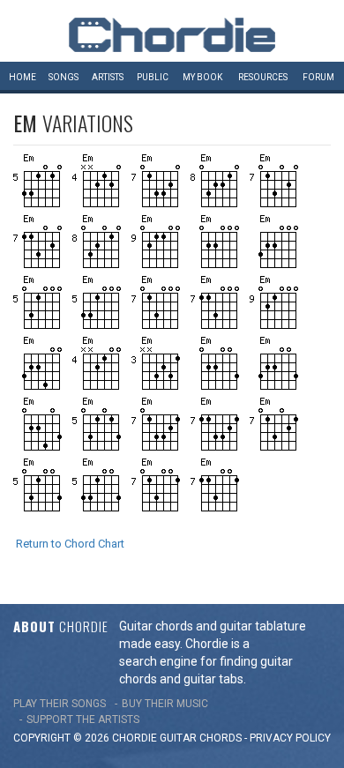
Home (22, 77)
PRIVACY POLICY (290, 738)
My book (202, 77)
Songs (64, 77)
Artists (107, 77)
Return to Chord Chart (70, 543)
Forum (318, 77)
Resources (263, 77)
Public (152, 77)
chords (220, 738)
